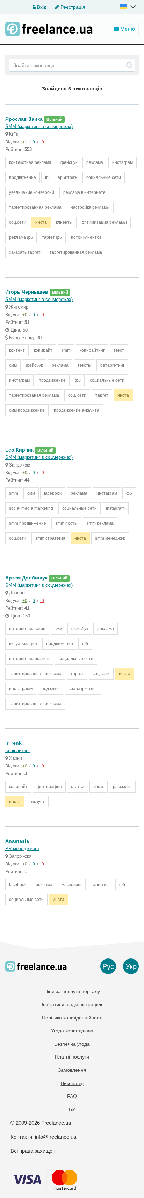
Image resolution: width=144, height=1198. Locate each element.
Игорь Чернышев (26, 292)
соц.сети (17, 222)
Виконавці (72, 1083)
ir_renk (13, 743)
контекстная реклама (30, 162)
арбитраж (67, 177)
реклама (94, 162)
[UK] (128, 7)
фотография (49, 786)
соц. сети (77, 395)
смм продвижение (27, 410)
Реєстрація (72, 7)
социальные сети (103, 177)
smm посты (66, 523)
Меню (127, 28)
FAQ (72, 1096)
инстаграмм (21, 688)
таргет (101, 395)
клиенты (64, 222)
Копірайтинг (17, 750)
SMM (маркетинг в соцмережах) (39, 126)
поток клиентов (86, 237)
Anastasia (17, 841)
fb (47, 177)
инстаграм (122, 162)
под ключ (50, 688)
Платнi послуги (72, 1057)
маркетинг (72, 884)
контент (17, 350)
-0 (42, 141)
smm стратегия (50, 538)
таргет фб (52, 237)
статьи (77, 786)
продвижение (22, 177)
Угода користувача (72, 1030)
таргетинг (100, 884)
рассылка (122, 786)
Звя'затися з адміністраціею (72, 1004)
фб (78, 380)
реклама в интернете (84, 192)
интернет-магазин (27, 628)
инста (41, 222)
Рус (108, 966)
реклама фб (21, 237)
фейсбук (68, 162)
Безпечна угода (72, 1044)
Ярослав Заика (24, 119)
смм (13, 365)
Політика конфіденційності (72, 1018)
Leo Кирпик (19, 450)
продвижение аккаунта (76, 410)
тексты (84, 365)
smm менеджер (110, 538)
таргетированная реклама (35, 207)
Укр (131, 966)
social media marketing (31, 508)
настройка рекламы (90, 207)
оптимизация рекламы (104, 222)
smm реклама (100, 523)
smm (66, 350)
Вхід (41, 7)
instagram (115, 508)
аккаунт (37, 801)
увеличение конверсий (31, 192)
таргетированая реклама (34, 395)
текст (119, 350)
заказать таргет (25, 252)
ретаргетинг (112, 365)
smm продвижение (27, 523)
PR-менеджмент (22, 848)
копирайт (43, 350)
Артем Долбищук (26, 578)
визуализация (23, 643)
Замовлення (72, 1070)
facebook (53, 493)
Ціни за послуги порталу (72, 991)
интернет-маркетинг (29, 658)
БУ (72, 1109)
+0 (24, 314)
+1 (24, 141)
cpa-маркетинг (83, 688)
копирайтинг (92, 350)
